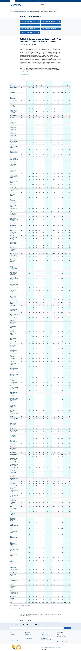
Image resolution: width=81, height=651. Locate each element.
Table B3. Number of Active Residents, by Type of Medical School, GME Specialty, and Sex (41, 11)
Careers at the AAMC (28, 638)
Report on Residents (22, 11)
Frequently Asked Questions (14, 640)
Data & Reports (15, 11)
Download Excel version (24, 74)
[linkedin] (57, 641)
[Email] (30, 620)
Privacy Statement (52, 647)
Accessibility (58, 647)
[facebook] (64, 641)
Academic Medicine (44, 634)
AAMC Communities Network (61, 636)
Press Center (12, 634)
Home (11, 11)
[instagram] (62, 641)
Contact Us (59, 634)
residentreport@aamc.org (42, 63)
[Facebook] (29, 620)
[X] (27, 620)
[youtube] (66, 641)
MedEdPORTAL (43, 638)
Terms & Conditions (44, 647)
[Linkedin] (25, 620)
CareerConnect (28, 634)
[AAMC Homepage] (15, 647)
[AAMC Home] (15, 5)
